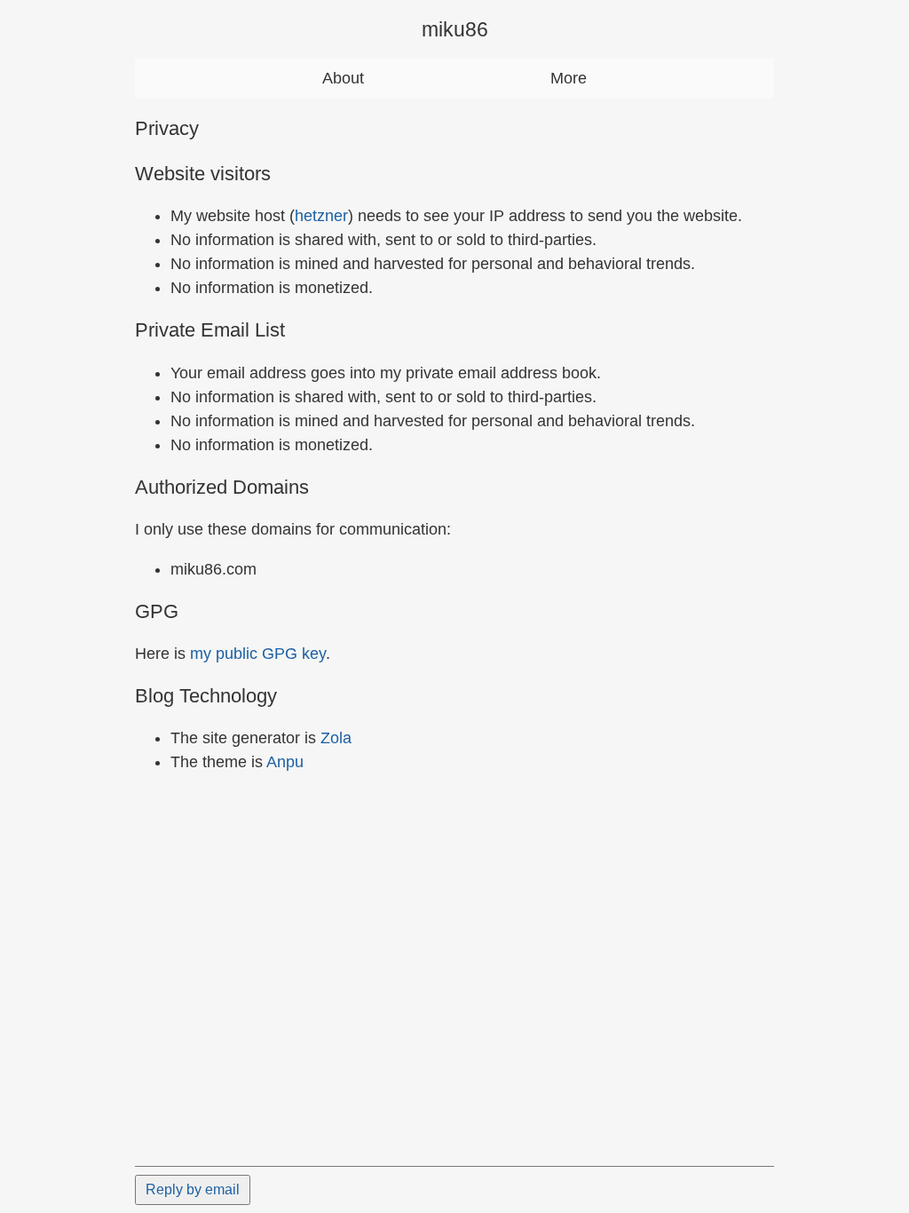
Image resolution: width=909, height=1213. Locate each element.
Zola (336, 738)
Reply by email (193, 1189)
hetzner (321, 216)
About (343, 78)
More (568, 78)
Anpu (285, 762)
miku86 (455, 29)
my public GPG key (258, 653)
